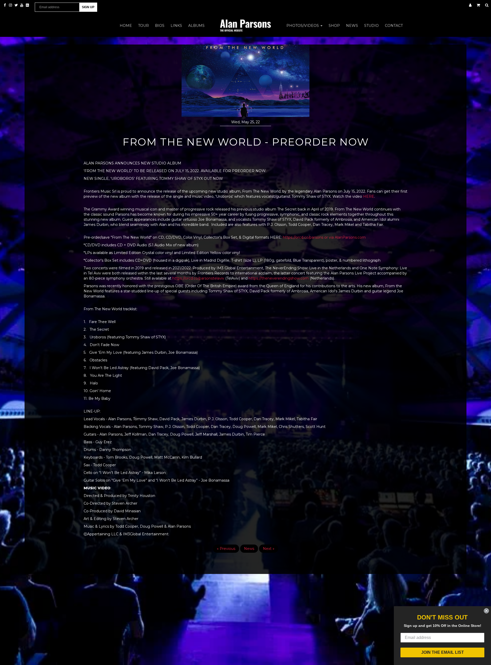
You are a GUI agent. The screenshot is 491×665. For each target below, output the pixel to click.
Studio (371, 25)
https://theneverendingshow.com (279, 278)
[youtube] (22, 5)
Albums (196, 25)
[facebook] (5, 5)
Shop (334, 25)
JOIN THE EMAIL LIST (442, 652)
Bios (159, 25)
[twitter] (16, 5)
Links (176, 25)
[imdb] (27, 5)
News (352, 25)
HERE (368, 196)
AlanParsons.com (350, 237)
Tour (143, 25)
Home (126, 25)
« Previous (226, 548)
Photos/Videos (303, 25)
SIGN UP (88, 7)
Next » (268, 548)
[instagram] (11, 5)
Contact (394, 25)
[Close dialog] (486, 610)
